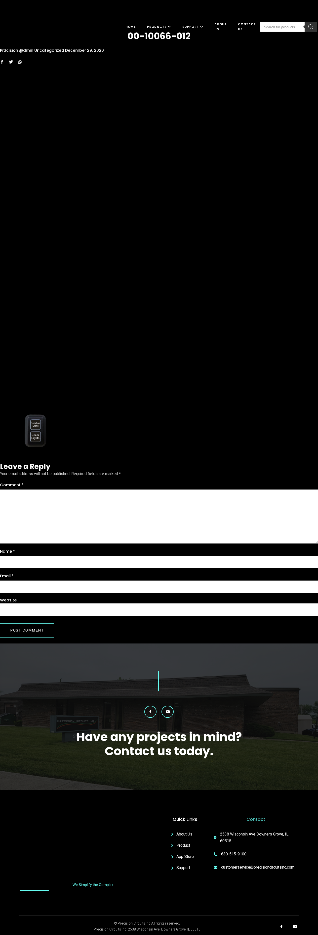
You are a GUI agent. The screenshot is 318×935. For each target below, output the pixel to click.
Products (157, 27)
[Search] (311, 27)
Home (130, 27)
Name (7, 551)
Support (190, 27)
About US (220, 27)
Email (6, 576)
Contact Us (247, 27)
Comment (11, 485)
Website (8, 600)
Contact (255, 819)
